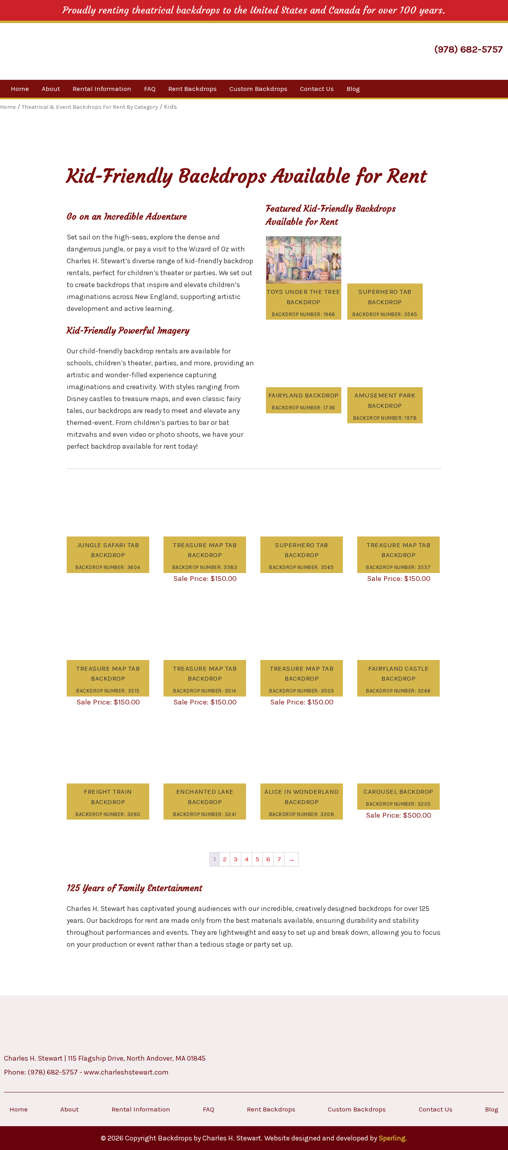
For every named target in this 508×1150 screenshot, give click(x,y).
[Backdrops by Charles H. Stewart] (74, 50)
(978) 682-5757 (468, 49)
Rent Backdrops (192, 89)
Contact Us (317, 89)
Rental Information (102, 89)
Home (20, 89)
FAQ (150, 89)
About (51, 89)
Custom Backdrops (258, 89)
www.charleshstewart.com (126, 1072)
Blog (353, 89)
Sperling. (393, 1138)
